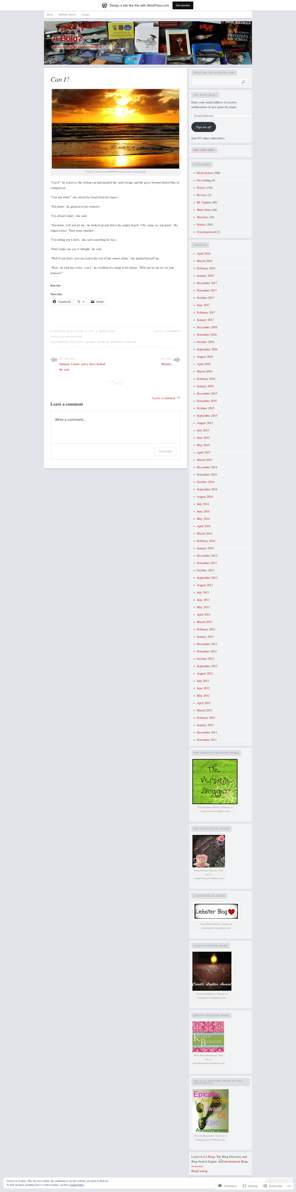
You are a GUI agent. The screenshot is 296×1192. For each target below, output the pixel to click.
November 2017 (207, 290)
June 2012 (203, 688)
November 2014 (207, 474)
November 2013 (207, 563)
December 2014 (207, 467)
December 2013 (207, 555)
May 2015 (203, 445)
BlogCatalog (199, 1171)
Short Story (204, 210)
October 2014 (205, 482)
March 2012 (204, 710)
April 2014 (203, 526)
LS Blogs (209, 1157)
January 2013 (205, 636)
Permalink (107, 331)
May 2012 (203, 695)
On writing (204, 180)
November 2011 (207, 740)
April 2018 (203, 253)
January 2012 (205, 725)
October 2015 (205, 408)
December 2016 (207, 327)
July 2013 (203, 592)
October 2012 (205, 659)
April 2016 (203, 364)
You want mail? (205, 94)
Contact (85, 14)
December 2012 (207, 644)
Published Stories (67, 14)
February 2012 (206, 718)
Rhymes (166, 364)
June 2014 (203, 511)
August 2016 (205, 357)
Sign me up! (203, 127)
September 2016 (207, 349)
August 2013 (205, 585)
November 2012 (207, 651)
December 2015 (207, 393)
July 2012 (203, 681)
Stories (201, 224)
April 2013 (203, 614)
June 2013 (203, 600)
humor (91, 341)
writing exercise (124, 341)
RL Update (204, 202)
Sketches (202, 217)
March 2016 (204, 371)
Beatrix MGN (63, 331)
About (50, 14)
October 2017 (205, 298)
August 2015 (205, 423)
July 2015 (203, 430)
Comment (165, 451)
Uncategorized (206, 232)
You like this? (204, 149)
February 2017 (206, 312)
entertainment (197, 1166)
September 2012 (207, 666)
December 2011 (207, 732)
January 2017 (205, 320)
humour (103, 341)
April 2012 (203, 703)
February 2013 (206, 629)
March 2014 (204, 533)
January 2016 (205, 386)
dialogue (77, 341)
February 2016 (206, 379)
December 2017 (207, 283)
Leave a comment (168, 331)
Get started (183, 5)
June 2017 (203, 305)
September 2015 (207, 415)
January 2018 (205, 275)
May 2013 (203, 607)
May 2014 (203, 519)
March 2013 (204, 622)
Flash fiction (72, 336)
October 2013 (205, 570)
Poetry (201, 187)
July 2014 (203, 504)
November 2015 (207, 401)
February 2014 (206, 541)
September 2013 (207, 578)
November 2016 (207, 334)
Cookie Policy (77, 1184)
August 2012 (205, 673)
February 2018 (206, 268)
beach (63, 341)
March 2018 (204, 261)
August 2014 (205, 496)
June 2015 (203, 438)
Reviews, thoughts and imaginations (77, 47)
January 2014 (205, 548)
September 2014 (207, 489)
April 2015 (203, 452)
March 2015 (204, 460)
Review (202, 195)
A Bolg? (67, 38)
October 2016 (205, 342)
